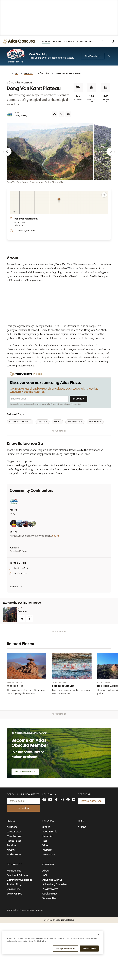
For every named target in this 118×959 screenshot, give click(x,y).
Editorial (48, 821)
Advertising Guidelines (55, 884)
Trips (81, 821)
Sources (14, 587)
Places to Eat (14, 841)
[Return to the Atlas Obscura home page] (19, 41)
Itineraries (47, 836)
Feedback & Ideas (17, 875)
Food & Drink (49, 831)
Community (14, 864)
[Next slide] (110, 152)
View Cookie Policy (37, 941)
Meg (33, 536)
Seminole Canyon (63, 685)
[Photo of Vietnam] (10, 614)
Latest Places (14, 831)
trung (12, 513)
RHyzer (13, 536)
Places (11, 821)
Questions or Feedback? (59, 920)
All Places (12, 827)
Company (48, 864)
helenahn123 (43, 536)
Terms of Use (76, 404)
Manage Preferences (65, 948)
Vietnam (73, 268)
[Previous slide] (7, 152)
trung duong (21, 115)
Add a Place (14, 854)
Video (46, 845)
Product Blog (14, 884)
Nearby (11, 850)
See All (55, 536)
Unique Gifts (13, 889)
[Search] (112, 41)
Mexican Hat (15, 685)
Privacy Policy (63, 404)
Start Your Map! (93, 56)
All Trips (82, 827)
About (46, 871)
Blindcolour (24, 536)
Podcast (47, 850)
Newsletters (49, 854)
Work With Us (14, 893)
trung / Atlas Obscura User (52, 182)
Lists (44, 841)
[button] (78, 87)
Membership (14, 871)
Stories (46, 827)
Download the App (91, 801)
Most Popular (14, 836)
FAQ (44, 875)
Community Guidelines (19, 880)
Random (12, 845)
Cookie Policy (50, 893)
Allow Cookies (89, 948)
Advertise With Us (52, 880)
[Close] (98, 934)
